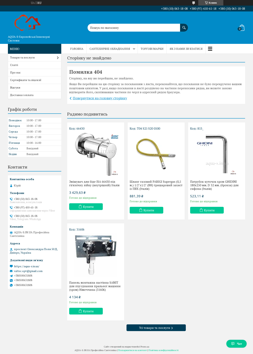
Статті (14, 65)
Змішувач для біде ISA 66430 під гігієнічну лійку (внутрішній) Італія (94, 183)
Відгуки (15, 87)
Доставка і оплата (21, 95)
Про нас (15, 72)
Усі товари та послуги (154, 328)
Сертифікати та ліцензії (25, 80)
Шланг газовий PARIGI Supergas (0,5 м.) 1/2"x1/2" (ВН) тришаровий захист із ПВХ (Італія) (156, 185)
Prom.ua (145, 346)
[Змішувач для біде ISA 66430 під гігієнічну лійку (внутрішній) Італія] (95, 154)
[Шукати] (184, 26)
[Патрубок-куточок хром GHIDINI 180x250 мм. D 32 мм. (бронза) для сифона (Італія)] (216, 154)
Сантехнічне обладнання (110, 49)
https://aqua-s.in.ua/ (26, 266)
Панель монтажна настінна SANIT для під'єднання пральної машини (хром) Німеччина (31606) (95, 286)
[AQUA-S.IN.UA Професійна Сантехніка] (27, 22)
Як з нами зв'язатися (186, 49)
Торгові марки (152, 49)
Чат (239, 344)
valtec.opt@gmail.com (28, 271)
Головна (76, 49)
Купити (88, 207)
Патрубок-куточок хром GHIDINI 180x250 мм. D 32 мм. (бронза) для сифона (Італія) (214, 185)
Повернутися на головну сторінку (100, 98)
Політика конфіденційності (163, 350)
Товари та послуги (22, 57)
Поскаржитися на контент (132, 350)
